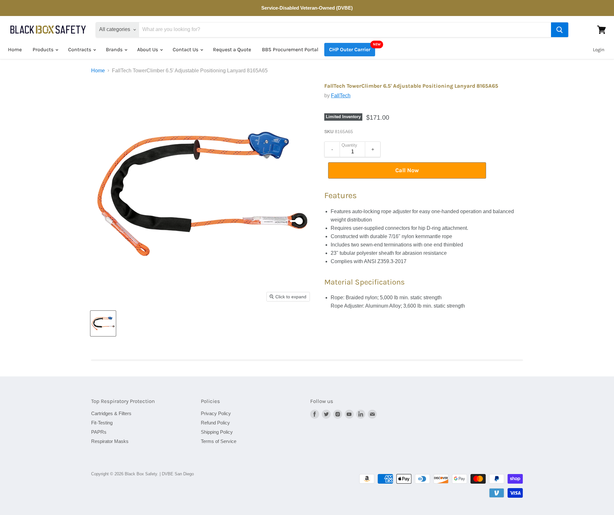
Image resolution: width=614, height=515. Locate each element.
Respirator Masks (110, 441)
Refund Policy (215, 422)
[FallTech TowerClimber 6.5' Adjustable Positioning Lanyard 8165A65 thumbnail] (103, 323)
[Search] (559, 29)
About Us (148, 49)
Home (15, 49)
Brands (115, 49)
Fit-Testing (102, 422)
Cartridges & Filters (111, 413)
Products (44, 49)
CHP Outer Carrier (349, 49)
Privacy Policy (216, 413)
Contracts (80, 49)
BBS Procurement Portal (290, 49)
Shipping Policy (217, 432)
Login (598, 49)
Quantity (349, 145)
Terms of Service (218, 441)
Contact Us (186, 49)
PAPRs (98, 432)
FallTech (340, 95)
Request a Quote (232, 49)
